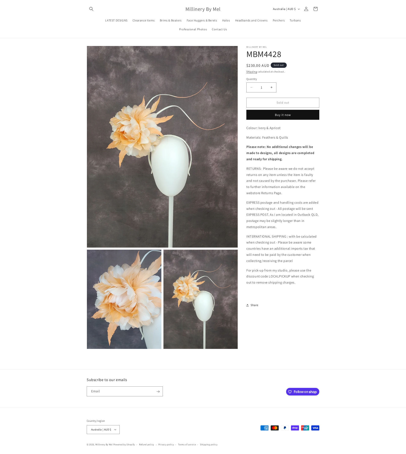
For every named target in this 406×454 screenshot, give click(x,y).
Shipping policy (209, 444)
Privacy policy (166, 444)
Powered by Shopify (124, 444)
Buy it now (283, 115)
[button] (91, 9)
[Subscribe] (158, 392)
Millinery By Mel (104, 444)
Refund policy (146, 444)
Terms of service (187, 444)
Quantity (251, 79)
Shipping (251, 71)
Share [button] (254, 305)
